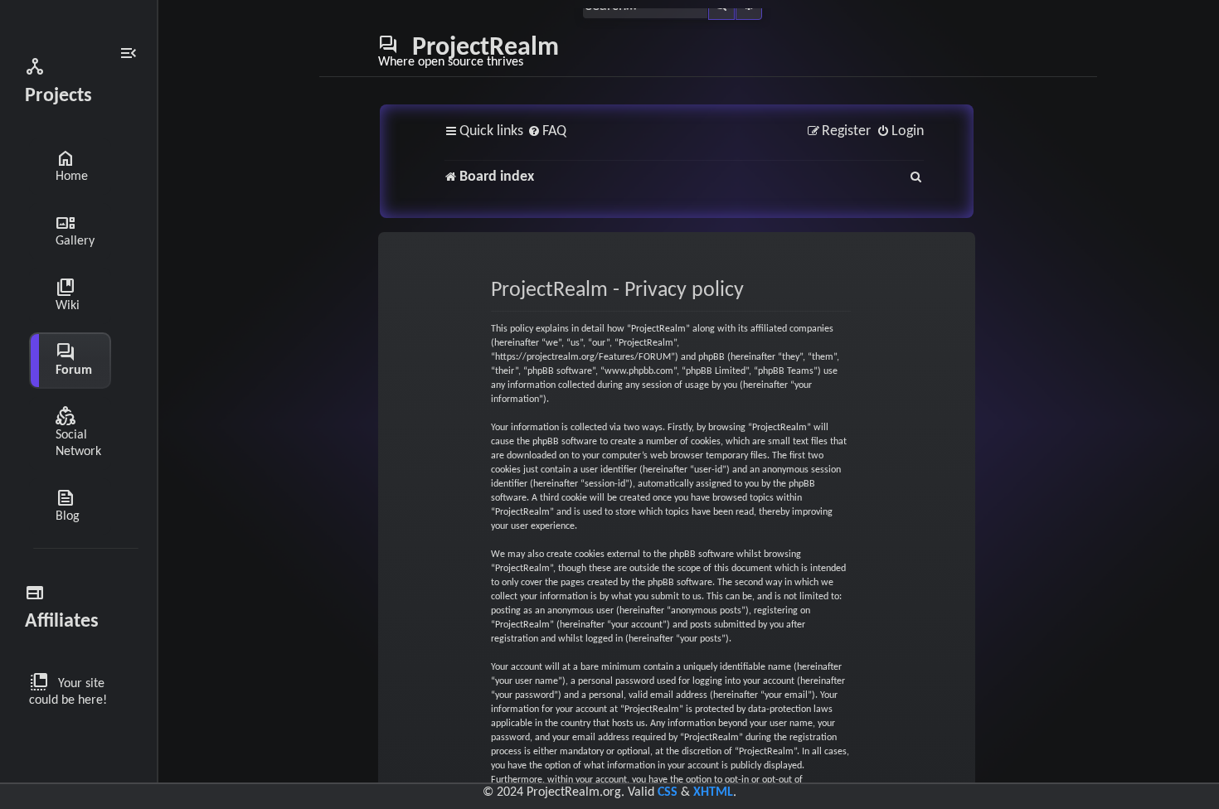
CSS (667, 792)
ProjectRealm (468, 51)
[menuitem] (546, 132)
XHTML (713, 792)
